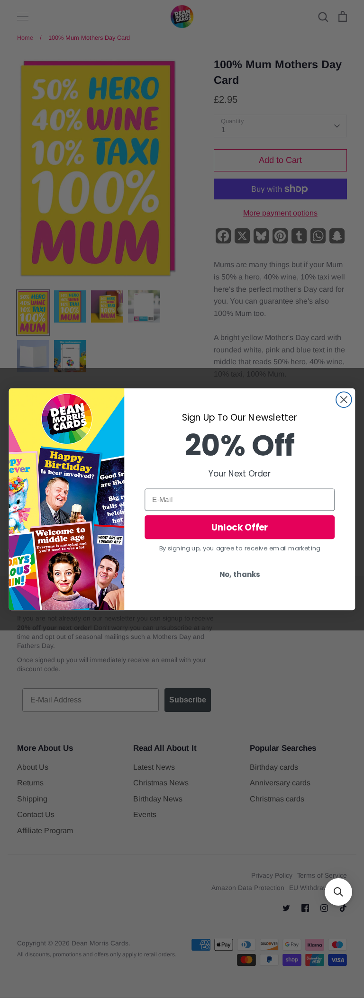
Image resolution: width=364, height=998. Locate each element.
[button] (338, 892)
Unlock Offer (239, 527)
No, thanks (239, 574)
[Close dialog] (344, 399)
